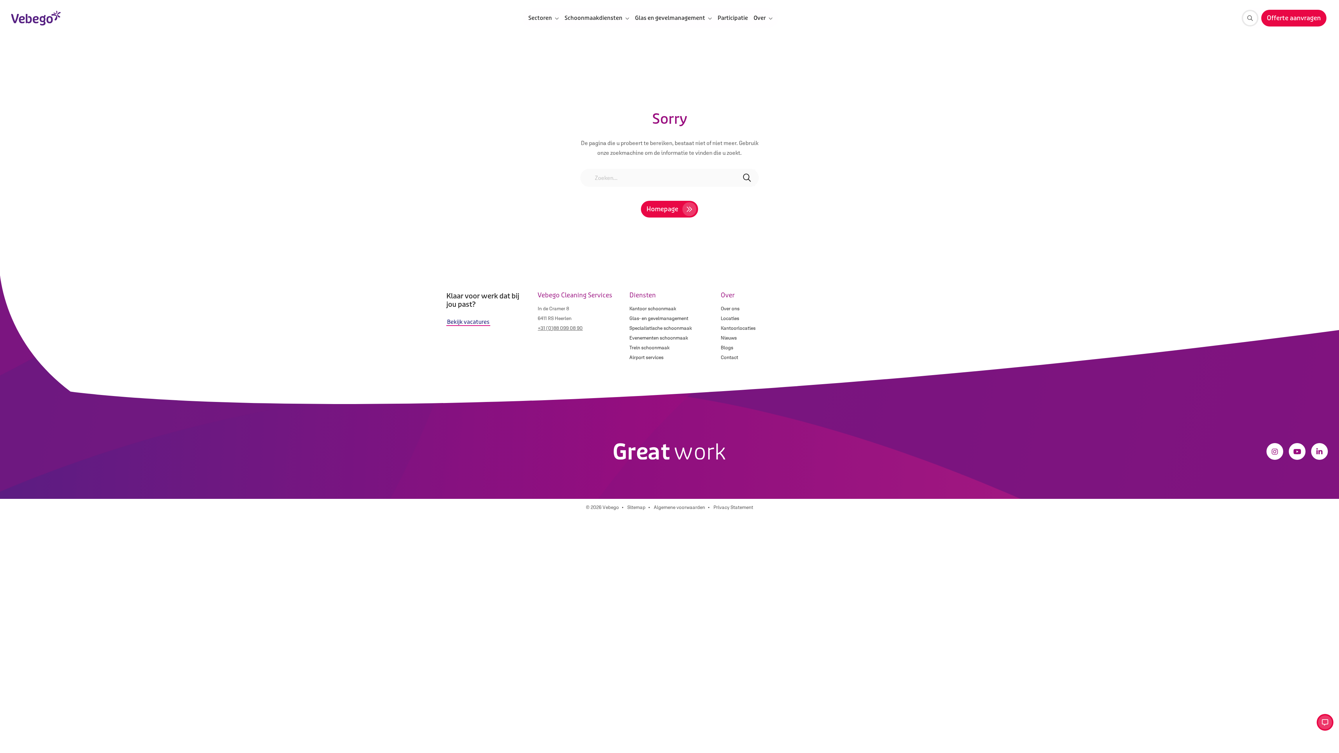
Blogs (727, 347)
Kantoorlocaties (738, 328)
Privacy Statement (733, 507)
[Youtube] (1297, 451)
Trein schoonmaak (649, 347)
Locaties (730, 318)
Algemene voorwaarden (679, 507)
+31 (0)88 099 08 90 (560, 328)
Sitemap (636, 507)
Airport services (646, 357)
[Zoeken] (1250, 18)
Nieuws (729, 338)
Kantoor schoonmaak (652, 308)
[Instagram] (1274, 451)
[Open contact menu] (1325, 722)
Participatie (733, 18)
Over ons (730, 308)
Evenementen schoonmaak (658, 338)
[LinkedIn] (1319, 451)
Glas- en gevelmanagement (658, 318)
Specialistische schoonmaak (660, 328)
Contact (729, 357)
